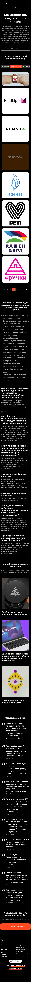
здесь (13, 469)
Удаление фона (19, 947)
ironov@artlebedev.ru (15, 972)
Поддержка (4, 956)
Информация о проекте (15, 968)
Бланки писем (19, 951)
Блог (2, 952)
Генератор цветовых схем (22, 942)
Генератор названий (20, 945)
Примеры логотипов (6, 945)
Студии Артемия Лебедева (18, 965)
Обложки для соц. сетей (21, 953)
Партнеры (3, 954)
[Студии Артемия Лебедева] (15, 961)
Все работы (5, 66)
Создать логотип (15, 926)
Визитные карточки (20, 949)
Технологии (26, 66)
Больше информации (7, 570)
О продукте (4, 942)
